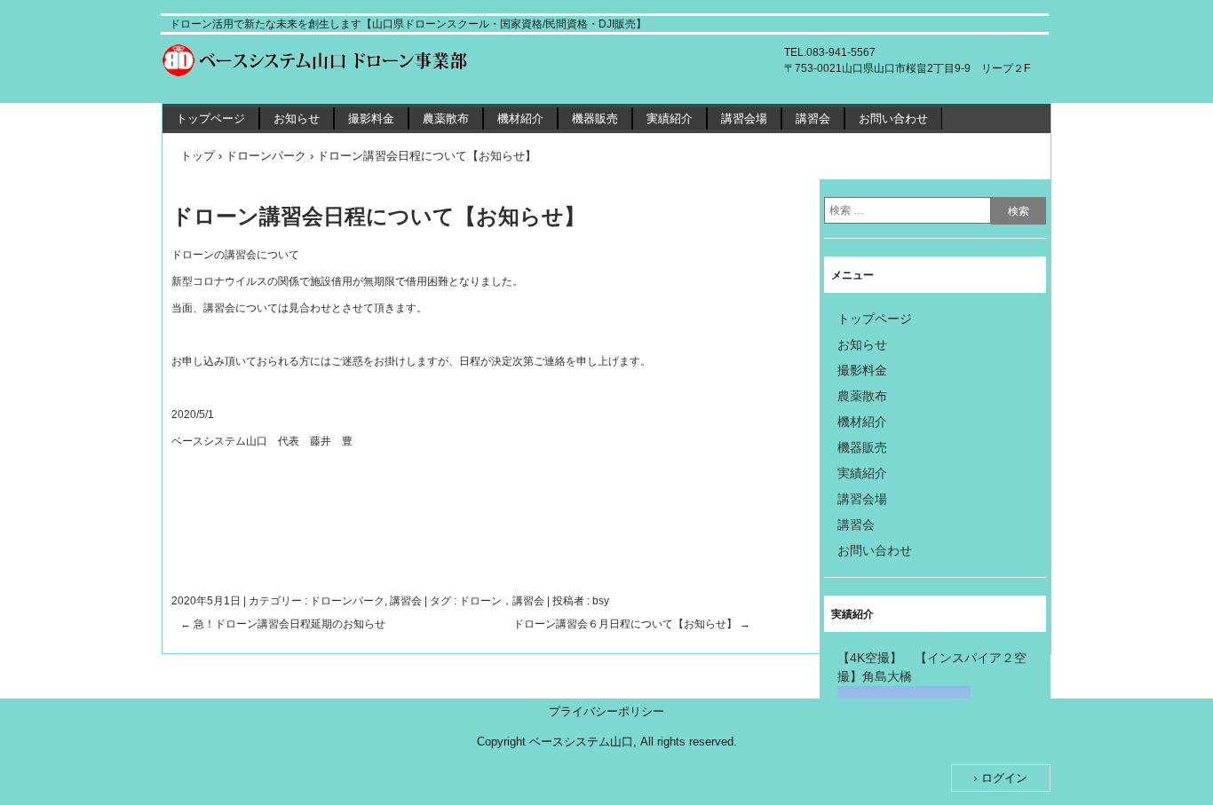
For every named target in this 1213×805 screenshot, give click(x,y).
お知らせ (297, 118)
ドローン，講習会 (501, 601)
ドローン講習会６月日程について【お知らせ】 (631, 624)
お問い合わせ (893, 118)
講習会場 (744, 118)
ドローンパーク (347, 601)
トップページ (210, 118)
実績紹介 (669, 118)
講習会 (813, 118)
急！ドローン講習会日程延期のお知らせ (282, 624)
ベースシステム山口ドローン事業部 (329, 60)
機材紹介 (520, 118)
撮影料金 (371, 118)
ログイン (1004, 778)
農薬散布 (446, 118)
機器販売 (595, 118)
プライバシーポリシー (606, 711)
